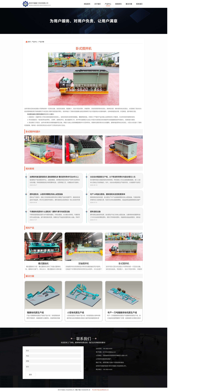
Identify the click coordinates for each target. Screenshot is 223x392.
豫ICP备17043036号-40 (82, 390)
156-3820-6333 (107, 348)
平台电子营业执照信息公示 (100, 390)
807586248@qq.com (109, 352)
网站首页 (87, 4)
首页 (29, 42)
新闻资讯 (118, 4)
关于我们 (97, 4)
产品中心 (108, 4)
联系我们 (139, 4)
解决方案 (129, 4)
